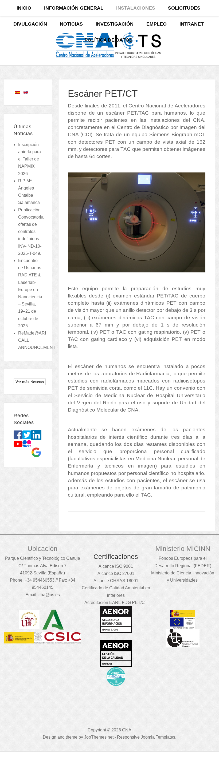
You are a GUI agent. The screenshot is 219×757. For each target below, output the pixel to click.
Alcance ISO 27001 (115, 573)
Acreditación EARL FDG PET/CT (115, 602)
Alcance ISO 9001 (116, 566)
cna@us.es (49, 595)
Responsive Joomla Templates (146, 737)
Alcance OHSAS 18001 (115, 580)
